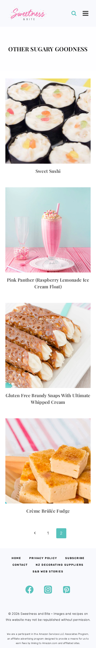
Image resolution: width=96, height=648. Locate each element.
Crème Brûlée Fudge (48, 511)
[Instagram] (48, 590)
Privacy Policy (43, 558)
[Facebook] (29, 590)
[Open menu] (85, 13)
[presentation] (48, 121)
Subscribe (75, 558)
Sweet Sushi (48, 171)
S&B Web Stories (48, 571)
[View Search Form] (74, 13)
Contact (20, 564)
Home (16, 558)
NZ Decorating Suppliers (59, 564)
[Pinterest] (66, 590)
